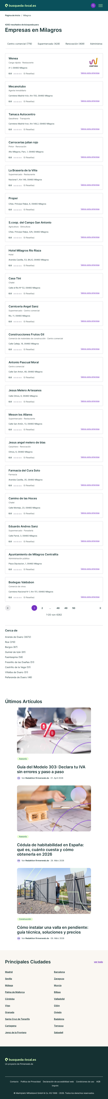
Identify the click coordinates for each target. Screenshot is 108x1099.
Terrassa (58, 1025)
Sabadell (58, 1032)
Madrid (9, 972)
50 (73, 608)
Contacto (14, 1081)
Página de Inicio (12, 15)
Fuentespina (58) (14, 657)
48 (58, 608)
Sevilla (8, 978)
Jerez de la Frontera (15, 1032)
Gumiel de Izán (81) (15, 652)
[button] (93, 5)
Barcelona (59, 972)
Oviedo (58, 1012)
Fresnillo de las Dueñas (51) (19, 662)
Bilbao (57, 992)
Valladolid (59, 998)
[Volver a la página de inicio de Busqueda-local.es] (20, 5)
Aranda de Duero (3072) (18, 637)
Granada (9, 1012)
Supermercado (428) (49, 43)
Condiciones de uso (85, 1081)
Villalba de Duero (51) (16, 672)
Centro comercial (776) (19, 43)
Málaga (9, 985)
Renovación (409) (75, 43)
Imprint (55, 1085)
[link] (54, 65)
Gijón (57, 1005)
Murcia (57, 985)
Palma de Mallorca (15, 992)
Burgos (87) (11, 647)
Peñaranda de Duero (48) (18, 677)
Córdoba (9, 998)
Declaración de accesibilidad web (58, 1081)
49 (65, 608)
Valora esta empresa (90, 73)
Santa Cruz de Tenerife (17, 1019)
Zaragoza (59, 978)
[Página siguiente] (100, 608)
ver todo (98, 961)
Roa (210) (10, 642)
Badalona (59, 1019)
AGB (98, 1081)
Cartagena (10, 1025)
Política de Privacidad (31, 1081)
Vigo (7, 1005)
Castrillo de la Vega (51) (18, 667)
